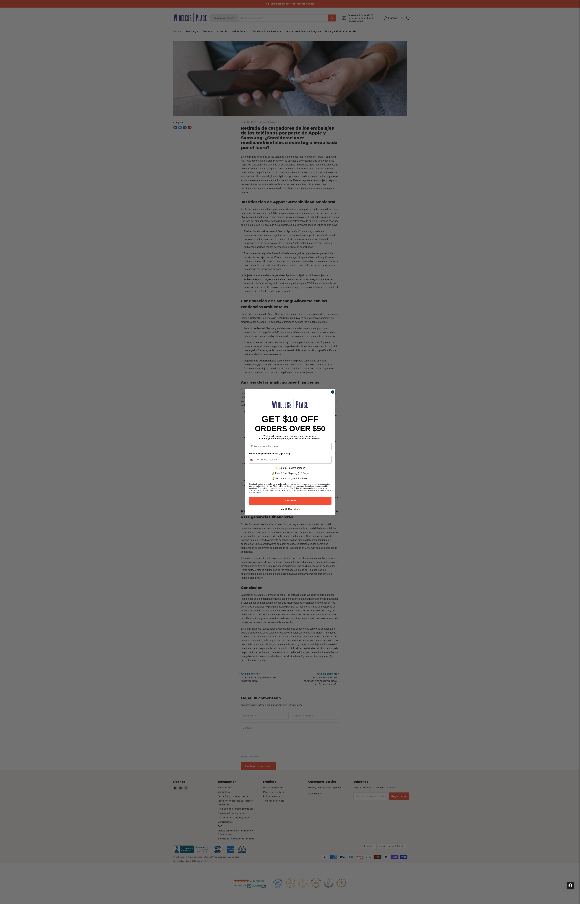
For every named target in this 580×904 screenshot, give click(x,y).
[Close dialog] (332, 392)
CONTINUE (290, 500)
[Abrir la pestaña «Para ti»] (570, 885)
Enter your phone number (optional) (269, 453)
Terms (258, 492)
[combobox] (254, 459)
